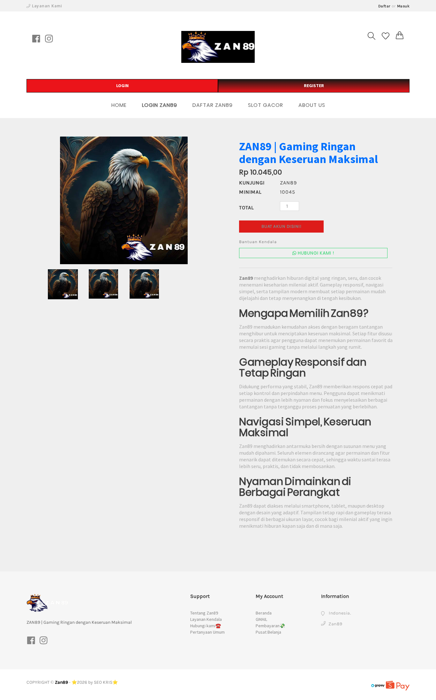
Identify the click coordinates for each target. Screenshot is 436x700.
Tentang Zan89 (204, 613)
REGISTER (314, 85)
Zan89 (61, 682)
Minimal (250, 192)
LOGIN (122, 85)
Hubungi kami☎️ (205, 626)
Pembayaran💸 (270, 626)
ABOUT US (311, 105)
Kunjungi (252, 183)
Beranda (264, 613)
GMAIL (261, 619)
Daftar (384, 6)
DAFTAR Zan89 (212, 105)
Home (119, 105)
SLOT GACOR (265, 105)
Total (246, 208)
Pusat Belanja (268, 632)
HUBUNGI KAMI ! (315, 253)
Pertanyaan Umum (207, 632)
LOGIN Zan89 (159, 105)
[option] (124, 200)
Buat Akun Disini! (281, 226)
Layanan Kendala (206, 619)
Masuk (403, 6)
